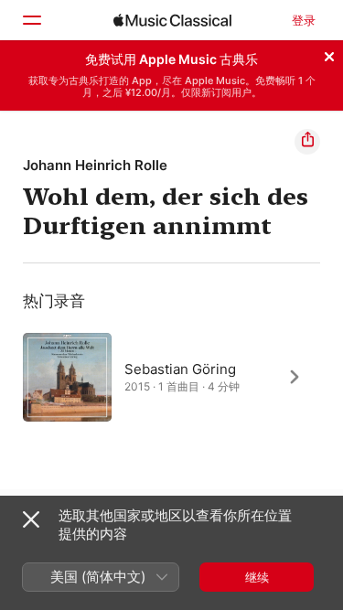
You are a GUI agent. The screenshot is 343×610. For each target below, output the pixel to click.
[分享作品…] (307, 142)
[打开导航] (31, 20)
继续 (257, 577)
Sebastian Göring (180, 368)
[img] (172, 20)
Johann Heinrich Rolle (95, 165)
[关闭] (329, 54)
